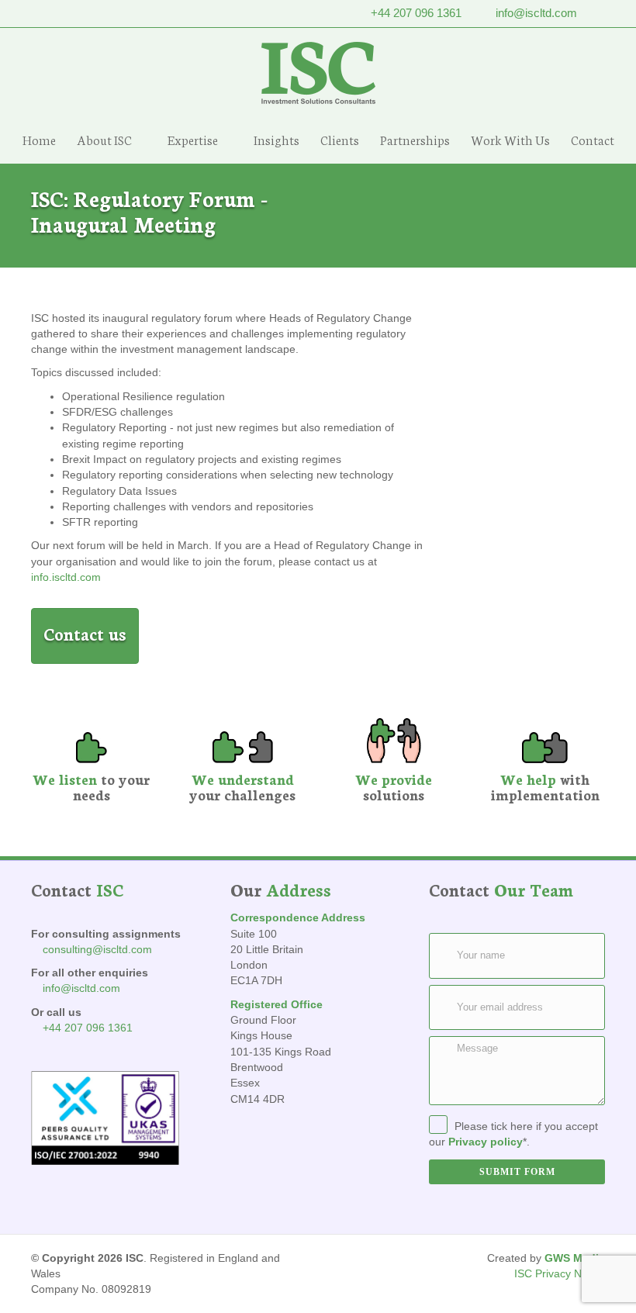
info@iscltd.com (536, 12)
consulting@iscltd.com (97, 949)
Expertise (193, 139)
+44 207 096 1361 (416, 12)
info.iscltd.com (66, 577)
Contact (592, 139)
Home (39, 139)
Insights (276, 139)
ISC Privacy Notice (559, 1273)
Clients (339, 139)
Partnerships (415, 139)
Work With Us (510, 139)
